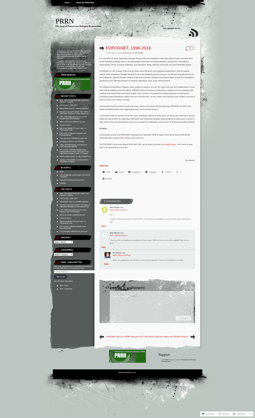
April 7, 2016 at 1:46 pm (118, 235)
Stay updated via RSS (171, 28)
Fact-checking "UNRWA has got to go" (73, 231)
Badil (61, 172)
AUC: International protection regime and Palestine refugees (164, 337)
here (122, 138)
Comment (183, 318)
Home (67, 3)
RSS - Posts (64, 285)
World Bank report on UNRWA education (74, 108)
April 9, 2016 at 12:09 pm (121, 255)
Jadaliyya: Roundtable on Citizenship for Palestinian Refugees (74, 160)
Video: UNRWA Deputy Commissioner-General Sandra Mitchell (74, 145)
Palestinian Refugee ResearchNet (72, 180)
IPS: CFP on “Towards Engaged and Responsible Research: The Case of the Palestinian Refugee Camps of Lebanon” (74, 151)
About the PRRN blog (85, 3)
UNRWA (63, 183)
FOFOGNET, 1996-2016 (68, 105)
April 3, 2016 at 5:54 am (118, 210)
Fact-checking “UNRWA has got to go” (73, 138)
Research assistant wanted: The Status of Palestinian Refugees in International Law (75, 112)
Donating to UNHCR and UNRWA (72, 141)
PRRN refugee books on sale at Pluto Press (75, 156)
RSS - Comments (66, 289)
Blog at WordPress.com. (127, 372)
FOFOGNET (138, 53)
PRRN (64, 21)
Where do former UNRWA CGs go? (72, 122)
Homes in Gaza (65, 125)
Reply (103, 226)
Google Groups (170, 144)
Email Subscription (71, 262)
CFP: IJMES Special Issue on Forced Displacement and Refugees (73, 117)
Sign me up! (60, 277)
